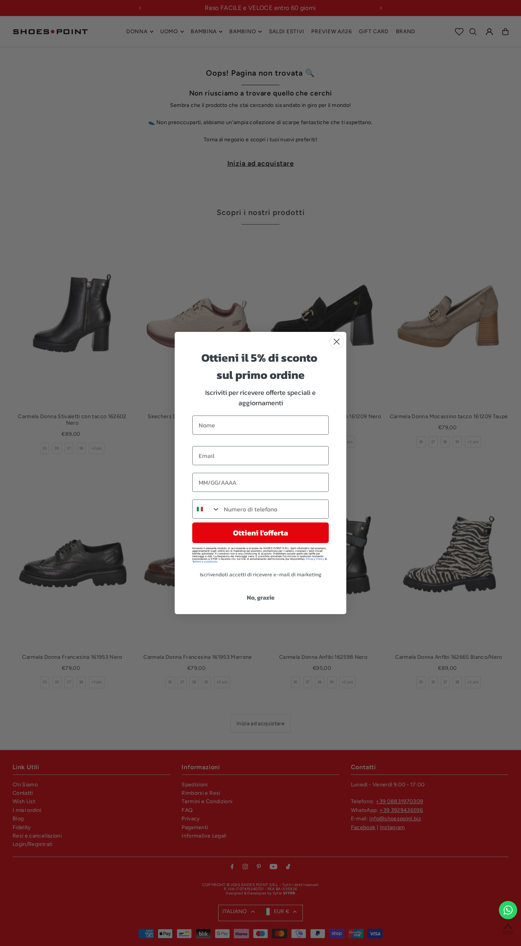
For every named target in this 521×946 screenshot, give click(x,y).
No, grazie (261, 597)
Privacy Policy (315, 559)
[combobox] (206, 509)
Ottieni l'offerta (260, 532)
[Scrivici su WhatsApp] (508, 910)
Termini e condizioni (204, 561)
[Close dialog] (336, 341)
